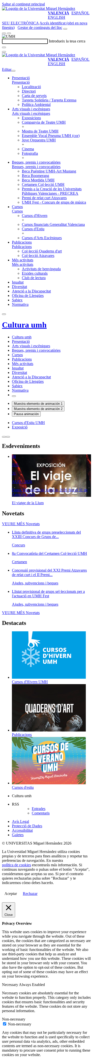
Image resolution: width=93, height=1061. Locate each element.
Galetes (18, 835)
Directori (29, 91)
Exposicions (31, 118)
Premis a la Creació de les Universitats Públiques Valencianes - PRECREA (52, 191)
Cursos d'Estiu (33, 229)
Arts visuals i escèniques (31, 109)
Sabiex (17, 300)
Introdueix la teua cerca (67, 41)
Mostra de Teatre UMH (40, 131)
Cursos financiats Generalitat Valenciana (53, 224)
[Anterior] (4, 437)
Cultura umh (24, 324)
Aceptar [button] (10, 893)
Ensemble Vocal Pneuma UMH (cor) (51, 136)
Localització (31, 87)
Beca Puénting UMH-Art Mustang (49, 171)
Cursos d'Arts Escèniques (42, 238)
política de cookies (16, 865)
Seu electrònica (20, 23)
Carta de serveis (34, 96)
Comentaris (41, 813)
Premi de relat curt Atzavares (44, 198)
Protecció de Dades (27, 826)
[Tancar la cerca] (4, 52)
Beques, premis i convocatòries (36, 162)
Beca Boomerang (35, 176)
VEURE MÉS (21, 524)
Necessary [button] (10, 985)
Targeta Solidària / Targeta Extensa (49, 100)
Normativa (20, 304)
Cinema (28, 149)
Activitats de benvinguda (41, 269)
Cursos (17, 207)
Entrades (38, 809)
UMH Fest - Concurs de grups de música (54, 202)
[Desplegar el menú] (9, 33)
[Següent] (8, 437)
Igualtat (18, 282)
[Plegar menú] (13, 71)
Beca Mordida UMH (38, 180)
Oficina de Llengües (28, 295)
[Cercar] (4, 47)
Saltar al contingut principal (23, 4)
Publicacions (22, 242)
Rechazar (30, 893)
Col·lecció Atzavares (38, 255)
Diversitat (19, 287)
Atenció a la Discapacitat (31, 291)
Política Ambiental (36, 104)
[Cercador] (65, 29)
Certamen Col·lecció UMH (43, 184)
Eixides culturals (35, 273)
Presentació (21, 78)
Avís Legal (20, 821)
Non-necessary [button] (13, 1019)
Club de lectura (34, 278)
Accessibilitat (22, 830)
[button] (21, 82)
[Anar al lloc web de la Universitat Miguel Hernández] (38, 8)
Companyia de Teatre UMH (44, 122)
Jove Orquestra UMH (39, 140)
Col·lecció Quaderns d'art (42, 251)
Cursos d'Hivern (34, 215)
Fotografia (30, 153)
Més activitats (22, 260)
